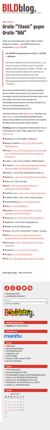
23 (23, 407)
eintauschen (8, 134)
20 (14, 407)
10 (6, 404)
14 (17, 404)
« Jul (5, 417)
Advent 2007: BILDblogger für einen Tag (21, 380)
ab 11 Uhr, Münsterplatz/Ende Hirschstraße (26, 258)
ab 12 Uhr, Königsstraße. (23, 254)
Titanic (10, 22)
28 (17, 410)
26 (11, 410)
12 (11, 404)
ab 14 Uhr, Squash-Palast (30, 202)
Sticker (10, 116)
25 (8, 410)
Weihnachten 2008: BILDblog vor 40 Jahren (23, 382)
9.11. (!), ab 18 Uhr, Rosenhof (26, 250)
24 (6, 410)
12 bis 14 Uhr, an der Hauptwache (31, 193)
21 (17, 407)
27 (14, 410)
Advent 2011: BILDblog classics (18, 385)
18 (8, 407)
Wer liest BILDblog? (13, 361)
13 (14, 404)
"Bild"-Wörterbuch (13, 370)
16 (23, 404)
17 (6, 407)
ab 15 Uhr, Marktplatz (19, 206)
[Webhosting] (13, 337)
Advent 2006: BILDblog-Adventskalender (22, 377)
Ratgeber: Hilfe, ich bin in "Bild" (18, 358)
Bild (4, 22)
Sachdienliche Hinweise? (15, 296)
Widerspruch (29, 113)
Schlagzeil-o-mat (12, 353)
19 (11, 407)
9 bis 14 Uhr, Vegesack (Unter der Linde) (28, 150)
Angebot (17, 47)
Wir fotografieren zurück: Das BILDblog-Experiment (26, 375)
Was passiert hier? (13, 294)
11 (8, 404)
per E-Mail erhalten (17, 326)
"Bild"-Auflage (11, 356)
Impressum (10, 346)
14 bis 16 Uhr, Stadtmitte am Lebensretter (29, 177)
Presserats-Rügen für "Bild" (16, 372)
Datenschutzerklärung (14, 348)
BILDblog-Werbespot (14, 351)
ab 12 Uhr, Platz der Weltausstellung (28, 218)
